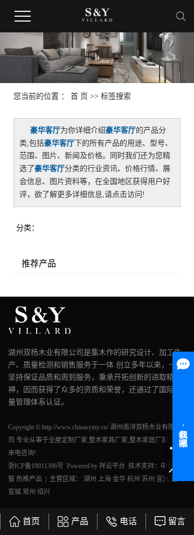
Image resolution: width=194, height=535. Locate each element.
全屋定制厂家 (67, 440)
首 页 (79, 96)
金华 (119, 479)
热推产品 (29, 479)
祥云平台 (112, 466)
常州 (29, 492)
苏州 (148, 479)
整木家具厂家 (108, 440)
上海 (104, 479)
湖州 (90, 479)
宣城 (14, 492)
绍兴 (43, 492)
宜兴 (162, 479)
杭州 (133, 479)
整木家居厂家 (148, 440)
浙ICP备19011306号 (36, 466)
